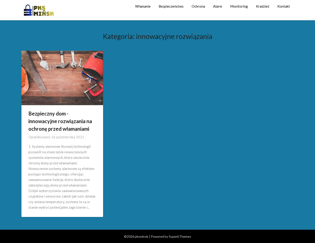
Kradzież (262, 6)
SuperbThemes (180, 236)
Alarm (217, 6)
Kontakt (283, 6)
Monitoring (239, 6)
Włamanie (143, 6)
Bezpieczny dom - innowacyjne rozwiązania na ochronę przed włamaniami (60, 121)
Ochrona (198, 6)
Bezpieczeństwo (171, 6)
